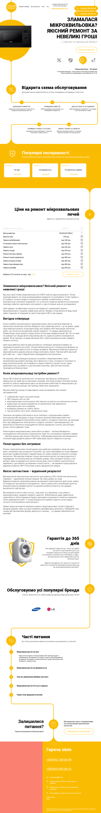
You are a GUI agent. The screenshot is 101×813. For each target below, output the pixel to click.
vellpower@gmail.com (59, 9)
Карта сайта (50, 797)
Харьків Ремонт (11, 7)
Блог (43, 6)
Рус (48, 6)
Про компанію (35, 6)
